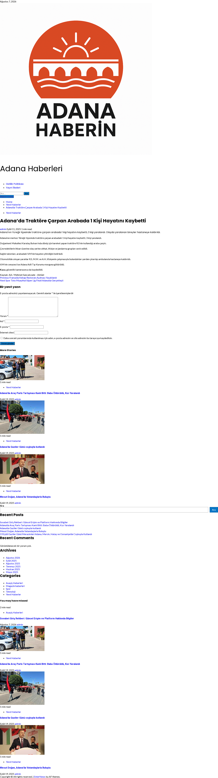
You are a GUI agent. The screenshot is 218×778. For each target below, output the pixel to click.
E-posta (4, 326)
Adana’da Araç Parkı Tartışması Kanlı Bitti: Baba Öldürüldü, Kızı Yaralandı (40, 393)
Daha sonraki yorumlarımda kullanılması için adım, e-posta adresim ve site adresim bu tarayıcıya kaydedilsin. (57, 338)
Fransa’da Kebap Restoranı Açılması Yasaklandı (28, 277)
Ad (2, 321)
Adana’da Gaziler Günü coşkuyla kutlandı (22, 447)
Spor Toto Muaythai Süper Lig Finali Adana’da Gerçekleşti (31, 280)
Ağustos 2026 (13, 557)
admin (3, 229)
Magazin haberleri (15, 586)
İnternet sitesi (7, 332)
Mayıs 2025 (12, 572)
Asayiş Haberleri (14, 583)
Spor (8, 588)
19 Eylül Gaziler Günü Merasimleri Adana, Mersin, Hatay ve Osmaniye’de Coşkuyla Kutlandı (46, 534)
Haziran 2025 (13, 569)
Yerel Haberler (13, 212)
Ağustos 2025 (13, 563)
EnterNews (39, 776)
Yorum (4, 316)
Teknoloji (10, 591)
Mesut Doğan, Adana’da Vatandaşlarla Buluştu (25, 496)
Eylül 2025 (11, 560)
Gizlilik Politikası (15, 184)
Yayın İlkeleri (13, 187)
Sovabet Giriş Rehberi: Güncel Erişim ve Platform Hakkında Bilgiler (34, 522)
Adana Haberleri (31, 168)
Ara (2, 505)
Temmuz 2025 (13, 566)
